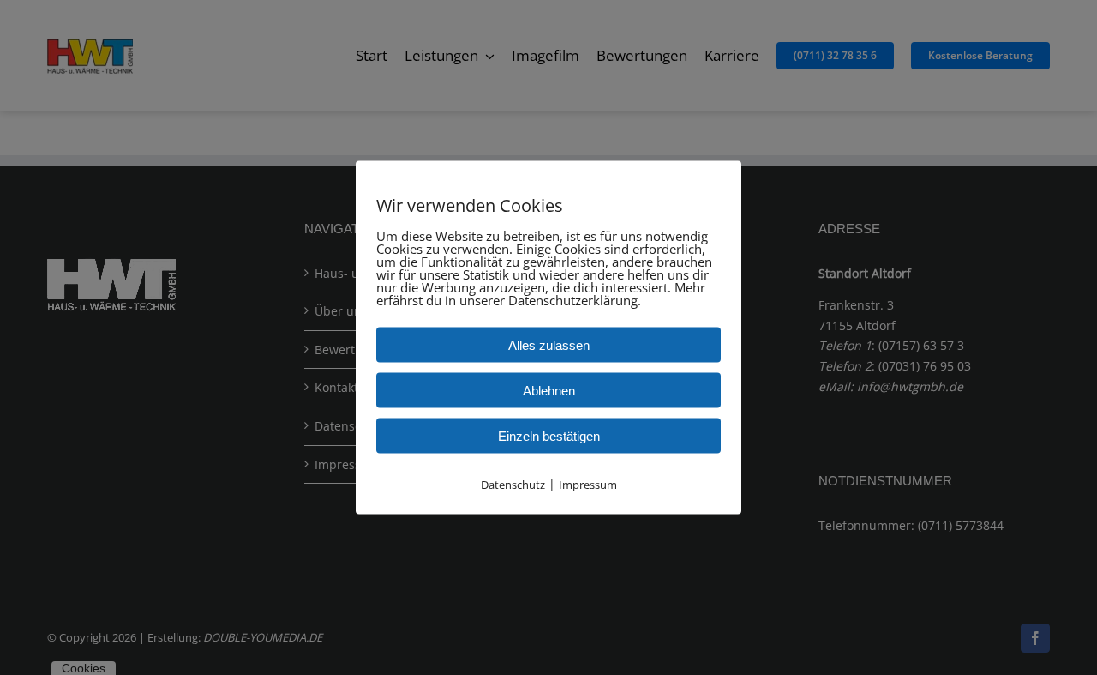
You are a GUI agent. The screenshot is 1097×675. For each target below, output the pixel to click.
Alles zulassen (549, 344)
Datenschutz (513, 483)
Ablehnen (549, 390)
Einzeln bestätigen (549, 435)
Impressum (588, 483)
